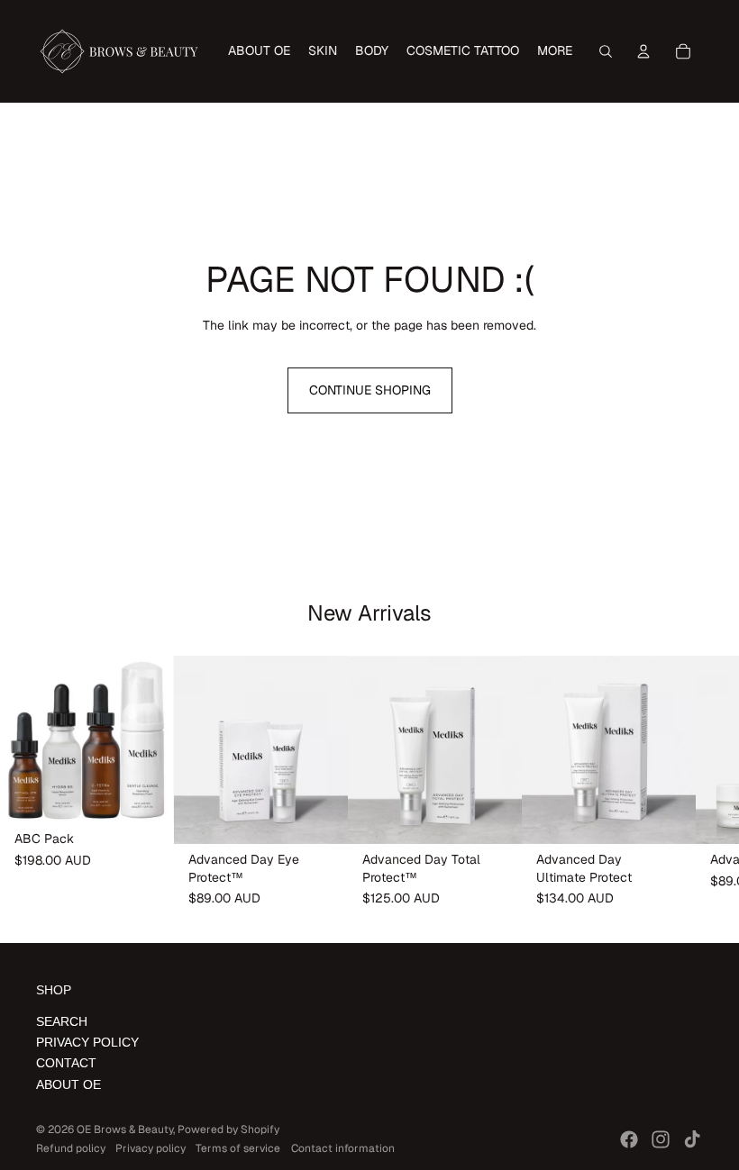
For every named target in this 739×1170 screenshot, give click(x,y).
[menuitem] (259, 51)
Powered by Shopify (228, 1129)
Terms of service (238, 1148)
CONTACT (66, 1063)
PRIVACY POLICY (87, 1042)
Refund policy (70, 1148)
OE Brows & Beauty (125, 1129)
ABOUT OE (68, 1084)
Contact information (343, 1148)
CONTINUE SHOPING (370, 390)
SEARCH (61, 1021)
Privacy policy (150, 1148)
